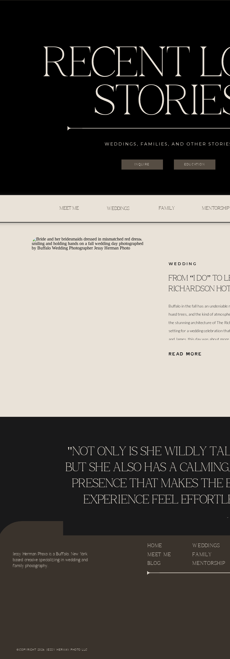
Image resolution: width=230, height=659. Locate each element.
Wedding (183, 263)
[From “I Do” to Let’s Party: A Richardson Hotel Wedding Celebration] (88, 309)
